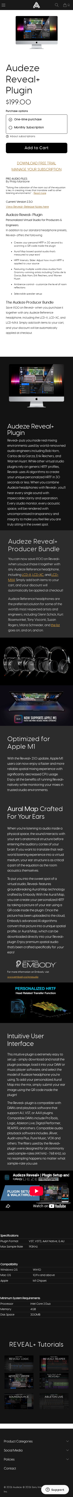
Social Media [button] (13, 1450)
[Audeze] (36, 5)
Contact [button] (10, 1468)
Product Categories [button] (18, 1441)
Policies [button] (9, 1459)
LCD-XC (38, 574)
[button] (3, 5)
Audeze (17, 1487)
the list (55, 625)
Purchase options (17, 111)
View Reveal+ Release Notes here (27, 207)
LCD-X (26, 574)
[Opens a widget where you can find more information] (55, 1490)
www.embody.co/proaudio (22, 977)
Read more (40, 193)
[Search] (57, 5)
